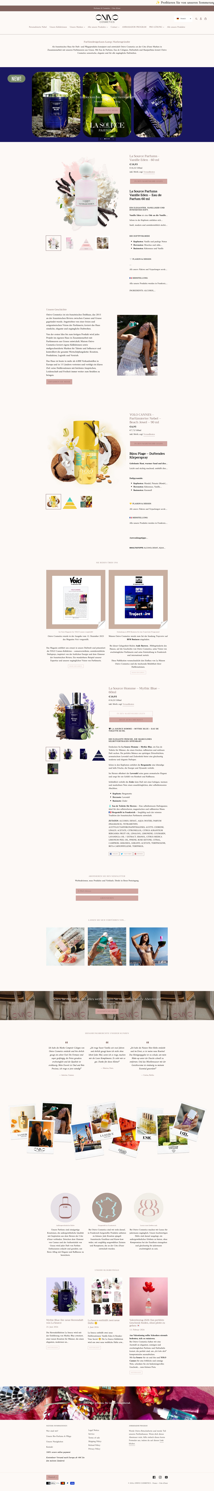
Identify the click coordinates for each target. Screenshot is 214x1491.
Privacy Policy (94, 1449)
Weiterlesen (52, 1347)
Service (91, 1434)
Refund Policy (94, 1445)
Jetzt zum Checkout (131, 719)
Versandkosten (149, 172)
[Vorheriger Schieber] (100, 139)
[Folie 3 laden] (109, 139)
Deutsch (51, 1477)
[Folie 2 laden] (107, 139)
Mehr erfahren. (75, 666)
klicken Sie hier (107, 1011)
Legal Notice (93, 1430)
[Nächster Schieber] (113, 139)
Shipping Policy (94, 1441)
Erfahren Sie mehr (107, 110)
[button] (183, 19)
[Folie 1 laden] (105, 139)
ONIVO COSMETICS (143, 1483)
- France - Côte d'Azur (159, 1483)
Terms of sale (94, 1438)
